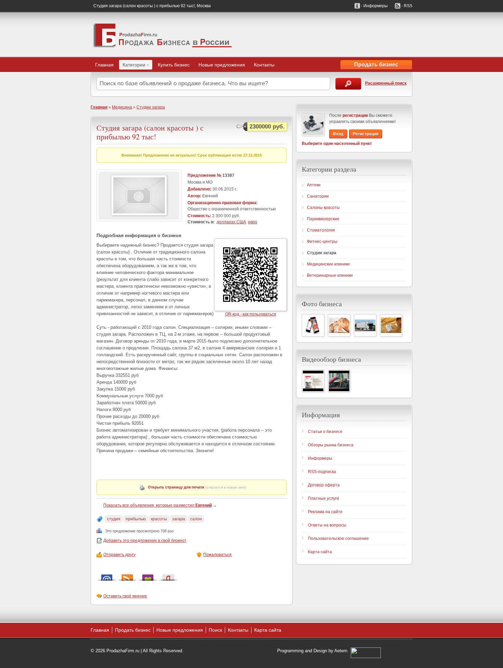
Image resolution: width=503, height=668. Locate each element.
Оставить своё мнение (125, 596)
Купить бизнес (174, 64)
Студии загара (151, 107)
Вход (338, 134)
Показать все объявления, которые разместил (157, 505)
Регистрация (365, 134)
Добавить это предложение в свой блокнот (144, 540)
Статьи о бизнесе (325, 431)
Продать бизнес (376, 64)
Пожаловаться (217, 554)
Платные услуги (323, 498)
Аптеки (314, 185)
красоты (159, 519)
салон (196, 519)
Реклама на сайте (325, 511)
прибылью (136, 519)
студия (113, 519)
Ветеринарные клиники (330, 275)
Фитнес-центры (322, 241)
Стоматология (321, 230)
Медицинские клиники (328, 264)
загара (178, 519)
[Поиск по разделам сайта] (348, 84)
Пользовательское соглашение (338, 538)
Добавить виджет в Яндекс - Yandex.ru (168, 576)
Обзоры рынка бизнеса (330, 445)
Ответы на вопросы (327, 525)
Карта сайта (320, 551)
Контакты (264, 64)
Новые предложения (221, 64)
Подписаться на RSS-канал (127, 576)
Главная (104, 64)
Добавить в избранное (148, 576)
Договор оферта (324, 485)
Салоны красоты (323, 207)
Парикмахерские (323, 219)
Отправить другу (119, 554)
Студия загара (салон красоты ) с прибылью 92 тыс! (150, 132)
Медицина (122, 107)
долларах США (231, 222)
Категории (132, 66)
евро (252, 222)
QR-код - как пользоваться (250, 314)
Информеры (320, 458)
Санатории (318, 196)
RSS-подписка (322, 471)
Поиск (215, 630)
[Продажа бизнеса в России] (162, 34)
